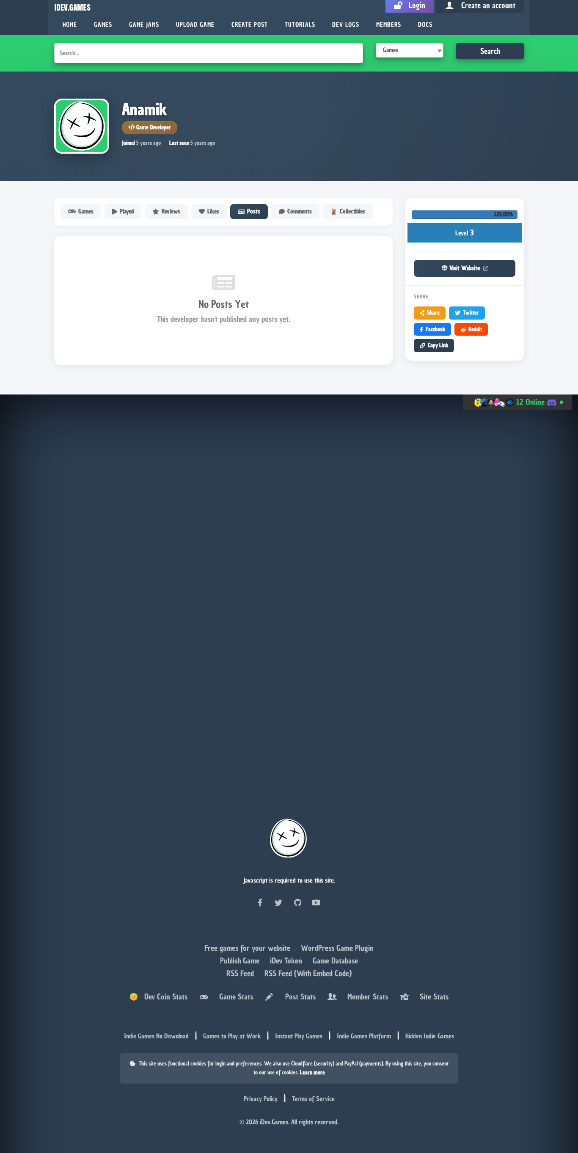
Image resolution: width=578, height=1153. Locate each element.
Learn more (312, 1074)
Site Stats (432, 998)
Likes (213, 211)
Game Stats (234, 998)
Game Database (335, 962)
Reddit (475, 329)
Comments (299, 211)
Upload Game (195, 25)
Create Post (249, 25)
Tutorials (300, 25)
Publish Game (240, 962)
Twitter (471, 312)
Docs (425, 25)
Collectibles (352, 211)
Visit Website (465, 268)
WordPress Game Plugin (337, 949)
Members (388, 25)
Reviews (171, 211)
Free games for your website (248, 949)
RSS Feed (241, 974)
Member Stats (365, 998)
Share (433, 312)
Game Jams (144, 25)
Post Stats (298, 998)
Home (70, 25)
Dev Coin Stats (162, 998)
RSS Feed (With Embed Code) (308, 974)
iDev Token (287, 962)
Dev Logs (345, 25)
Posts (253, 211)
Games (103, 25)
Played (127, 211)
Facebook (435, 329)
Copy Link (438, 345)
